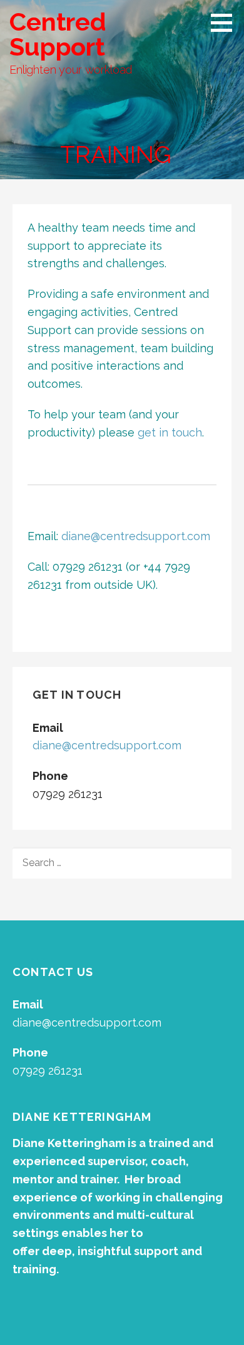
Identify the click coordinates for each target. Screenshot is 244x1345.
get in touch (170, 432)
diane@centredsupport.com (135, 536)
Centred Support (57, 34)
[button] (226, 22)
